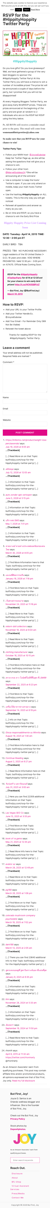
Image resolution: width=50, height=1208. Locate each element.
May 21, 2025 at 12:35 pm (18, 842)
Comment (8, 362)
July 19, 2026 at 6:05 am (18, 447)
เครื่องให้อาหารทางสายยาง (18, 707)
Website (7, 420)
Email (5, 408)
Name (6, 397)
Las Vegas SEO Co (15, 813)
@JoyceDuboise (37, 154)
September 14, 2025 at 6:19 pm (21, 710)
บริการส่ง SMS (12, 520)
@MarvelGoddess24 (15, 172)
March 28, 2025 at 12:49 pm (20, 867)
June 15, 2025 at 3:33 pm (18, 816)
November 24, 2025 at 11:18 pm (21, 604)
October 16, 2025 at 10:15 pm (20, 655)
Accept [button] (18, 10)
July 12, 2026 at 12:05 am (18, 472)
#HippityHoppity (29, 274)
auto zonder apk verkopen (19, 495)
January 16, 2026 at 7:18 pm (19, 578)
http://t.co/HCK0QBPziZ (27, 284)
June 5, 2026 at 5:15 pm (17, 498)
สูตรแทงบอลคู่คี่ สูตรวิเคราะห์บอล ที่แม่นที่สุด (26, 970)
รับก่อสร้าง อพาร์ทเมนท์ (16, 784)
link (7, 999)
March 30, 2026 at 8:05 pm (19, 553)
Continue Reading (14, 758)
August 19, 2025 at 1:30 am (19, 736)
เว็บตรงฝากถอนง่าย (14, 601)
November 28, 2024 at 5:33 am (21, 1002)
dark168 (9, 944)
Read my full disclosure (23, 1080)
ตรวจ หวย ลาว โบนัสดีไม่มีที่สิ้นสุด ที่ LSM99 (26, 677)
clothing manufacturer (17, 652)
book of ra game (14, 838)
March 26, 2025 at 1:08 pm (19, 893)
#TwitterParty (14, 278)
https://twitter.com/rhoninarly (20, 1057)
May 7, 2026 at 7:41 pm (17, 524)
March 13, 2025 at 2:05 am (19, 948)
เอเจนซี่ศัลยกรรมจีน (15, 575)
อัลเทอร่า (10, 1025)
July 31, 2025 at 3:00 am (18, 787)
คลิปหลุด (10, 469)
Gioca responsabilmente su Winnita (23, 732)
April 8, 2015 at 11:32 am (18, 1054)
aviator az (10, 864)
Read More (35, 9)
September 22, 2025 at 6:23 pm (21, 684)
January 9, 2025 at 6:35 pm (19, 977)
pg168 (9, 890)
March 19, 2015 (15, 294)
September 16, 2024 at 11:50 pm (21, 1028)
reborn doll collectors (16, 626)
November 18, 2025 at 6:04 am (21, 630)
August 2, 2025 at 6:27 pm (19, 761)
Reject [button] (26, 10)
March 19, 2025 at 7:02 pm (19, 922)
